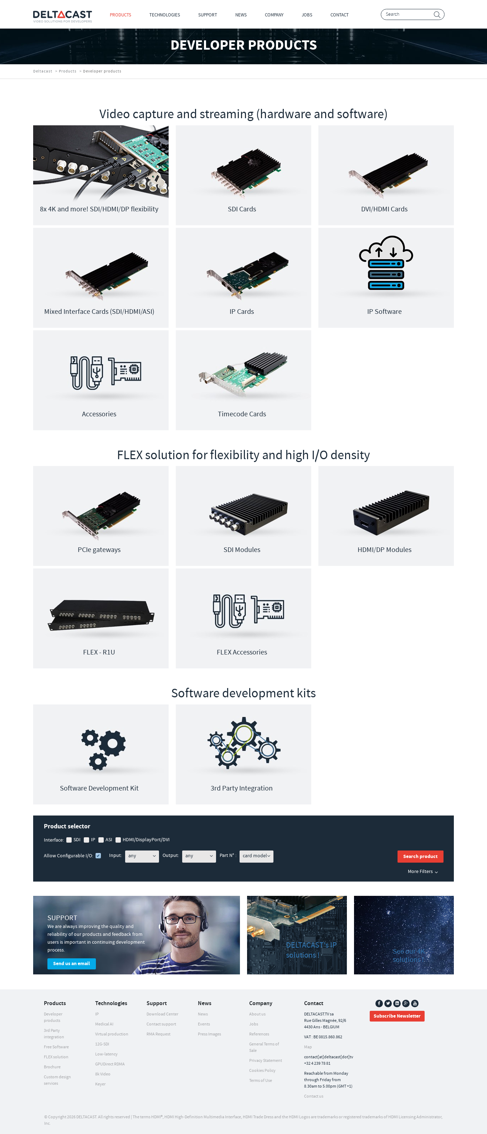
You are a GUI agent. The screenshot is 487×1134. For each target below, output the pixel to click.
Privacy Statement (265, 1060)
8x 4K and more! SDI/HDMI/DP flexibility (99, 209)
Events (204, 1024)
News (241, 15)
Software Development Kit (99, 788)
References (259, 1034)
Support (207, 15)
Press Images (209, 1034)
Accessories (99, 414)
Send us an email (71, 963)
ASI (109, 840)
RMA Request (158, 1034)
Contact (339, 15)
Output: (171, 855)
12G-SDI (102, 1044)
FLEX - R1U (99, 652)
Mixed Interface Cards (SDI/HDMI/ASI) (99, 311)
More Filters (420, 871)
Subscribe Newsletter (397, 1016)
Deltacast (42, 71)
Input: (115, 855)
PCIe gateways (99, 550)
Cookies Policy (262, 1070)
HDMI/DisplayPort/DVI (146, 840)
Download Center (162, 1014)
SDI (77, 840)
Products (120, 15)
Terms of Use (260, 1080)
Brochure (52, 1067)
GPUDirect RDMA (110, 1064)
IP (93, 840)
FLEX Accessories (242, 652)
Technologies (164, 15)
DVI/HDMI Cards (384, 209)
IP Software (384, 311)
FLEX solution (56, 1057)
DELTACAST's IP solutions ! (311, 950)
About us (257, 1014)
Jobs (307, 15)
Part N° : (228, 855)
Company (274, 15)
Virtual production (111, 1034)
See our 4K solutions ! (409, 955)
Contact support (161, 1024)
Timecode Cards (242, 414)
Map (308, 1047)
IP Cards (242, 311)
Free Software (56, 1047)
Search (437, 14)
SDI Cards (242, 209)
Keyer (100, 1084)
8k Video (103, 1074)
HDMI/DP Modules (384, 550)
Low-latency (106, 1054)
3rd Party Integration (242, 788)
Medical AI (104, 1024)
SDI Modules (242, 550)
